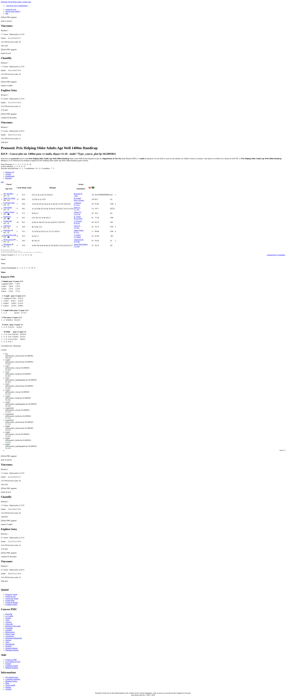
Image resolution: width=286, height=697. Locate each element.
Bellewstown (10, 632)
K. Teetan (77, 217)
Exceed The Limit (9, 235)
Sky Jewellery (8, 194)
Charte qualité (10, 685)
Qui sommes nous (11, 677)
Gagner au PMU (11, 660)
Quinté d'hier (10, 600)
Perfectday (7, 230)
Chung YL (77, 212)
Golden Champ (8, 212)
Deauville (8, 614)
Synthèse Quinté (11, 604)
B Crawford (78, 219)
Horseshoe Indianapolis (13, 638)
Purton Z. (77, 208)
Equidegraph (9, 176)
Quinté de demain (11, 602)
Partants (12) (9, 172)
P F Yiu (76, 228)
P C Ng (76, 210)
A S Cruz (77, 214)
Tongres (8, 618)
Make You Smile (9, 198)
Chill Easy (7, 226)
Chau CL (77, 226)
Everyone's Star (9, 203)
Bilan (7, 683)
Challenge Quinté (11, 666)
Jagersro (8, 640)
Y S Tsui (77, 246)
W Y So (76, 232)
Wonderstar (7, 244)
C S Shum (77, 237)
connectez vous (10, 9)
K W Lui (77, 223)
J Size (76, 196)
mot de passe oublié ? (12, 11)
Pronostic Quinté (11, 594)
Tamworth (9, 624)
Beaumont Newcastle (12, 626)
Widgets (8, 687)
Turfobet (8, 689)
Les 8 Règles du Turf (12, 662)
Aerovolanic (7, 207)
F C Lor (77, 205)
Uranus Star (7, 221)
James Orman (78, 230)
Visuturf (8, 174)
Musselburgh (10, 644)
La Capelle (9, 616)
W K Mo (77, 242)
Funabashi (9, 628)
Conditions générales (12, 679)
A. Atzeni (77, 235)
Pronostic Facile (16, 2)
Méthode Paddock (11, 668)
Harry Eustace (79, 200)
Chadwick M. (79, 240)
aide (6, 13)
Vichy (7, 620)
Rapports (8, 178)
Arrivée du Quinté (11, 598)
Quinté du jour (10, 596)
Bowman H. (78, 194)
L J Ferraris (78, 221)
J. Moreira (77, 203)
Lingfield (8, 630)
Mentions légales (11, 681)
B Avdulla (77, 198)
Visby (7, 642)
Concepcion (9, 636)
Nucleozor (7, 217)
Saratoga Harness (11, 648)
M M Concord (8, 240)
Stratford (8, 646)
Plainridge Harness (12, 650)
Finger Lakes (10, 634)
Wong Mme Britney (81, 244)
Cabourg (8, 622)
